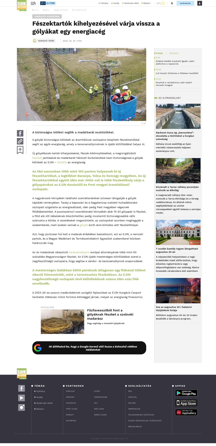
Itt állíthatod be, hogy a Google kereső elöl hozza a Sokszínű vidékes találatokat (93, 348)
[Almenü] (33, 3)
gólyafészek (62, 10)
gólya (47, 10)
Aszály (116, 3)
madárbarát (80, 10)
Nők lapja (99, 409)
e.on (36, 10)
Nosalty (70, 415)
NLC (96, 403)
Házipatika (71, 421)
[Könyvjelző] (20, 150)
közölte (62, 162)
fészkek (37, 157)
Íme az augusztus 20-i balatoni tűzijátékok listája (174, 309)
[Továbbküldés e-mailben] (20, 141)
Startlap (70, 391)
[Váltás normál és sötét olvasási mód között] (172, 3)
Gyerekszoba (100, 397)
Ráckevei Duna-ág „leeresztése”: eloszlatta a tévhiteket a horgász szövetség (175, 136)
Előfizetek (185, 3)
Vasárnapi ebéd (131, 3)
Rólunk (132, 403)
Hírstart (70, 397)
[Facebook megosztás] (20, 133)
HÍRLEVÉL (132, 397)
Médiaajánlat (135, 427)
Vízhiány (104, 3)
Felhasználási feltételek (141, 415)
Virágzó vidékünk (47, 16)
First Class (71, 409)
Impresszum (134, 409)
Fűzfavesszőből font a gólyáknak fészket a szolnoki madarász (110, 314)
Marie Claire (100, 415)
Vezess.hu (71, 403)
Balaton (147, 3)
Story (97, 391)
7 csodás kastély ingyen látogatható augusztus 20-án (177, 250)
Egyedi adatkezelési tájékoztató (144, 421)
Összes (173, 53)
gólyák (84, 225)
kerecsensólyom (79, 252)
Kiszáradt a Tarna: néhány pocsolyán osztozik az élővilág (177, 189)
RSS (130, 391)
